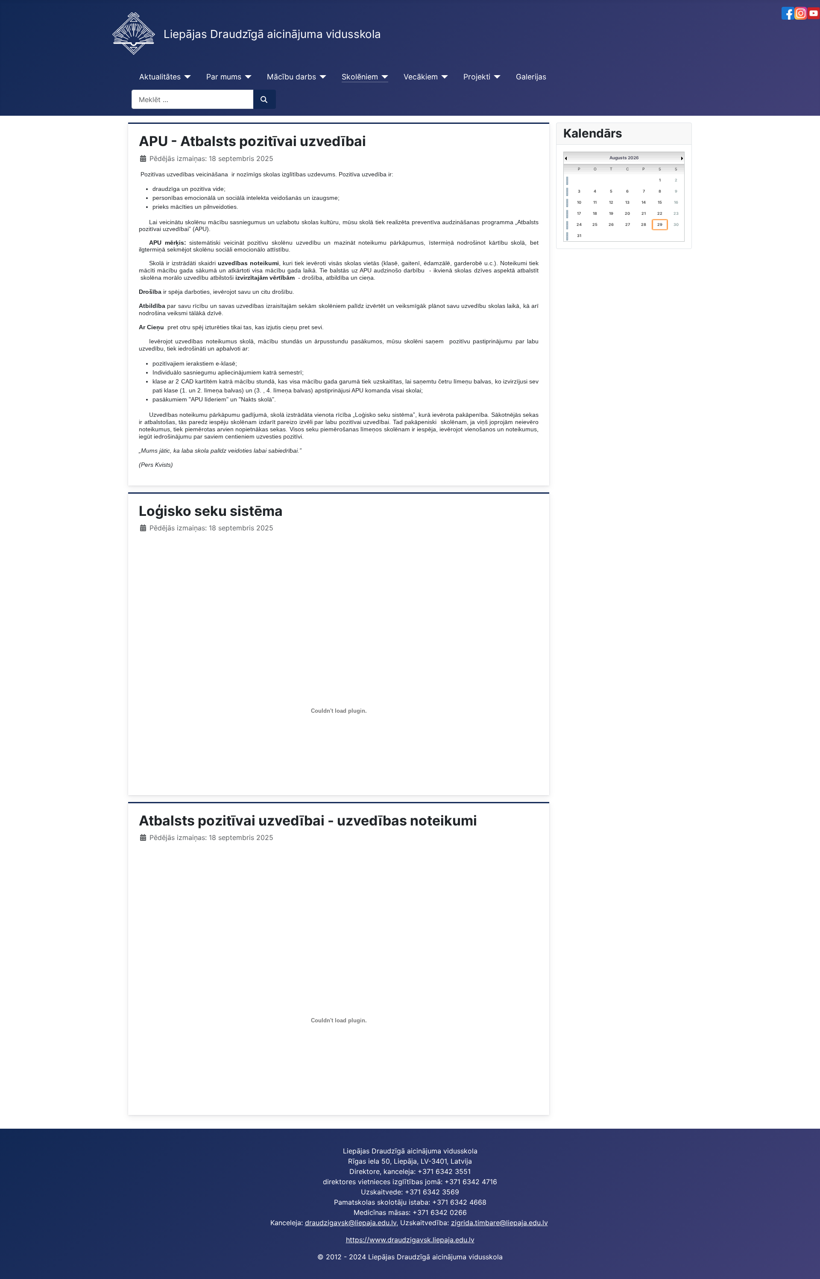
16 (676, 202)
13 (627, 202)
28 (643, 224)
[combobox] (193, 99)
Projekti (476, 76)
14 (643, 202)
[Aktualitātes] (186, 76)
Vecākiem (421, 76)
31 (579, 235)
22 (659, 213)
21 (643, 213)
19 (611, 213)
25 (594, 224)
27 (627, 224)
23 (676, 213)
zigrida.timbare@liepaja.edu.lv (499, 1222)
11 (595, 202)
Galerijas (531, 76)
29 (659, 224)
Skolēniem (360, 76)
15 (660, 202)
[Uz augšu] (805, 1263)
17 (579, 213)
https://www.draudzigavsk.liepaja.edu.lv (410, 1239)
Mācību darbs (291, 76)
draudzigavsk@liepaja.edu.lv (350, 1222)
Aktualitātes (160, 76)
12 (611, 202)
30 (676, 224)
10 (579, 202)
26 (611, 224)
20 (627, 213)
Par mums (223, 76)
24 (579, 224)
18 (595, 213)
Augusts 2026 (624, 157)
